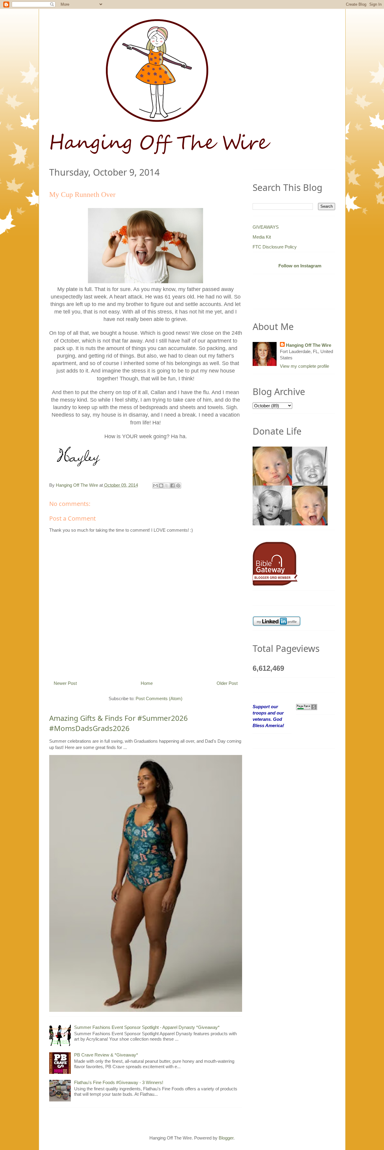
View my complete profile (304, 366)
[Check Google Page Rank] (306, 706)
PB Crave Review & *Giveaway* (106, 1054)
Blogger (226, 1137)
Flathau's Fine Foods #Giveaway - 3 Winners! (118, 1082)
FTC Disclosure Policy (275, 246)
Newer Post (65, 683)
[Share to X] (167, 486)
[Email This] (155, 486)
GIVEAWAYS (266, 227)
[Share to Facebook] (173, 486)
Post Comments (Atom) (159, 698)
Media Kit (262, 236)
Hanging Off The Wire (308, 345)
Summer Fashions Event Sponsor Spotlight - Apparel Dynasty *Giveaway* (147, 1027)
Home (147, 683)
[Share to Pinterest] (178, 486)
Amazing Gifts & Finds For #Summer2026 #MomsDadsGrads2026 (118, 723)
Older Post (227, 683)
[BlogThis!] (161, 486)
